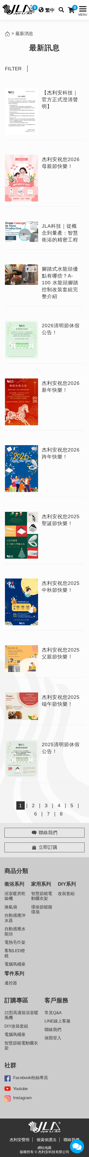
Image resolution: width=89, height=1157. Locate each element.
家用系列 (41, 884)
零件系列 (14, 973)
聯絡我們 (52, 1029)
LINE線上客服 (57, 1021)
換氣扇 (10, 907)
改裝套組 (66, 893)
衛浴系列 (14, 884)
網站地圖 (44, 1148)
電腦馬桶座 (14, 964)
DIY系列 (67, 884)
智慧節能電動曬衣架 (41, 896)
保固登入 (52, 1038)
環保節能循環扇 (41, 909)
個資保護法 (46, 1140)
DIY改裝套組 (16, 1026)
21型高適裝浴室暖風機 (21, 1015)
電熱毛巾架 (14, 942)
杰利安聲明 (19, 1140)
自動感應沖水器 (14, 918)
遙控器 (10, 983)
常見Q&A (53, 1012)
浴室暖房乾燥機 (14, 896)
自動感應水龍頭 (14, 931)
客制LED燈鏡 (14, 953)
